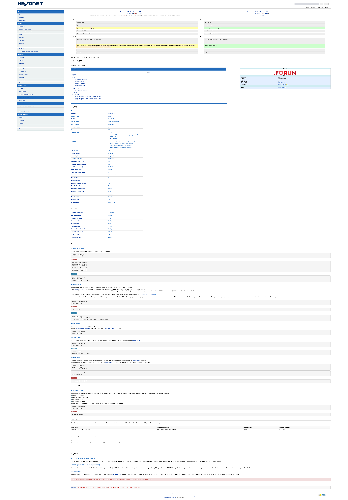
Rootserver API (22, 71)
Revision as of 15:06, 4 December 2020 (257, 11)
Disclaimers (174, 493)
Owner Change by (76, 202)
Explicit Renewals (76, 234)
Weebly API (21, 68)
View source (320, 7)
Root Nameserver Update (78, 172)
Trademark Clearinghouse (25, 29)
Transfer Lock (75, 199)
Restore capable (75, 153)
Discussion (313, 7)
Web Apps (21, 43)
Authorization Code (79, 289)
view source (145, 11)
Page (307, 7)
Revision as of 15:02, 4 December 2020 (130, 11)
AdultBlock (21, 48)
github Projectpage (167, 497)
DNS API (21, 60)
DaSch (184, 496)
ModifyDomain (136, 360)
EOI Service (22, 40)
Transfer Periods (75, 180)
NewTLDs (21, 17)
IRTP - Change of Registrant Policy (27, 106)
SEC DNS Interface (76, 175)
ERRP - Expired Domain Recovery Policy (28, 108)
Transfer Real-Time (76, 186)
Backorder (21, 37)
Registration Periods (77, 212)
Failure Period (75, 223)
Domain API (21, 57)
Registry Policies (281, 87)
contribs (139, 13)
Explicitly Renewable (127, 487)
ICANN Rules (281, 82)
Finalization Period (76, 221)
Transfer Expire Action (77, 191)
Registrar (73, 119)
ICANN (80, 487)
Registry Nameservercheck (78, 164)
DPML (20, 34)
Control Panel (22, 100)
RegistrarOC (22, 46)
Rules (109, 116)
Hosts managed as (76, 169)
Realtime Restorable (101, 487)
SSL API (21, 66)
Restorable (91, 487)
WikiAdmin (130, 13)
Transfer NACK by (76, 196)
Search (290, 4)
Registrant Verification (24, 111)
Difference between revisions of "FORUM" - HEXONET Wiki (32, 4)
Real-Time (137, 487)
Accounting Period (76, 218)
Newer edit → (261, 15)
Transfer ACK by (75, 194)
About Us (21, 117)
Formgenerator (22, 128)
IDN (111, 138)
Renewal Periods (76, 237)
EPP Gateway (22, 80)
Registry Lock (22, 26)
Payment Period (75, 226)
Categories (74, 487)
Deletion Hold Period (77, 231)
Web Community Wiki (192, 496)
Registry (73, 113)
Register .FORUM (282, 84)
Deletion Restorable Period (78, 229)
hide (149, 72)
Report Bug (174, 497)
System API (21, 77)
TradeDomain (108, 362)
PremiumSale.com (23, 126)
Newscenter (22, 120)
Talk (135, 13)
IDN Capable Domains (114, 487)
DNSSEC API (22, 63)
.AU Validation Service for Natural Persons (28, 51)
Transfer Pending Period (78, 188)
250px (124, 15)
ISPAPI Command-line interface (26, 94)
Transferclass (75, 177)
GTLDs (85, 487)
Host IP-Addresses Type (77, 167)
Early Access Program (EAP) (25, 32)
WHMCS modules (23, 88)
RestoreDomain (136, 340)
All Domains (21, 14)
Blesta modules (22, 91)
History (326, 7)
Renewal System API (23, 74)
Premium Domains (23, 20)
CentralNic (111, 113)
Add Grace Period (76, 215)
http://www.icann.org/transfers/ (147, 294)
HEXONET (21, 123)
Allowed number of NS (77, 161)
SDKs (20, 82)
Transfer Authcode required (78, 183)
